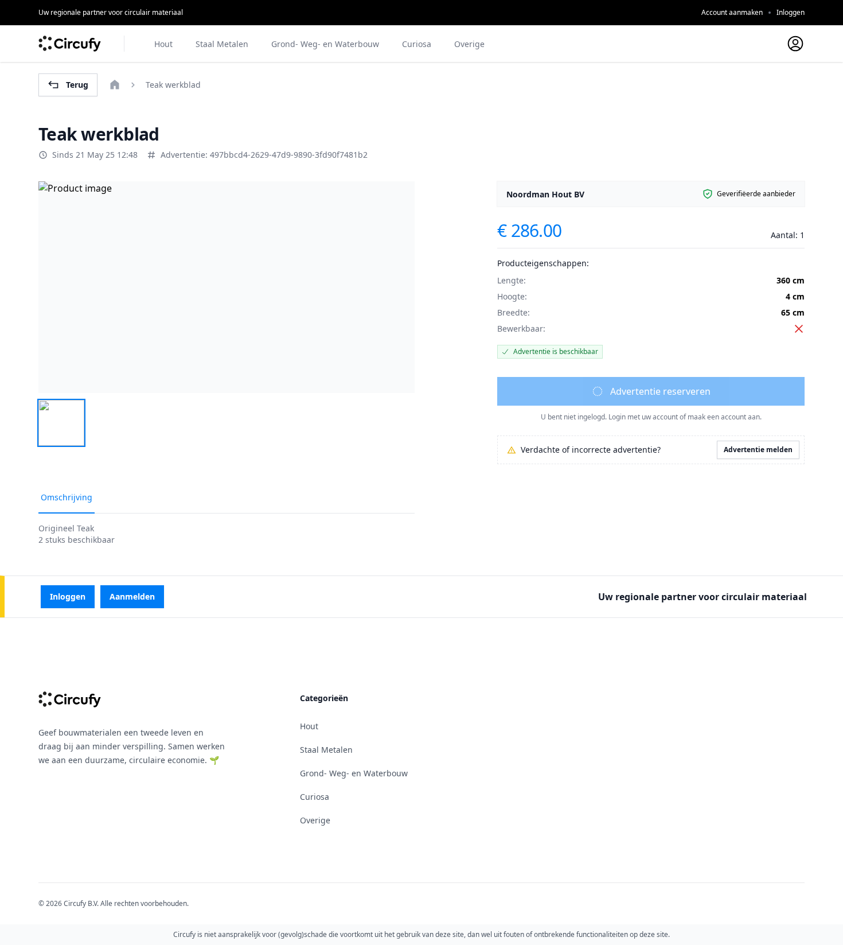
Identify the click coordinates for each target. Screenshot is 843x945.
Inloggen (790, 12)
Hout (163, 43)
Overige (469, 43)
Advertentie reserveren (660, 391)
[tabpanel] (226, 287)
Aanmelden (132, 596)
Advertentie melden (758, 449)
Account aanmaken (732, 12)
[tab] (61, 423)
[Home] (114, 85)
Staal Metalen (222, 43)
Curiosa (416, 43)
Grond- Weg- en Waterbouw (325, 43)
